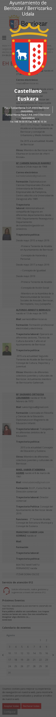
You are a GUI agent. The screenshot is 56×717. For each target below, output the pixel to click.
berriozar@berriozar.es (28, 125)
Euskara (28, 98)
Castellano (28, 90)
